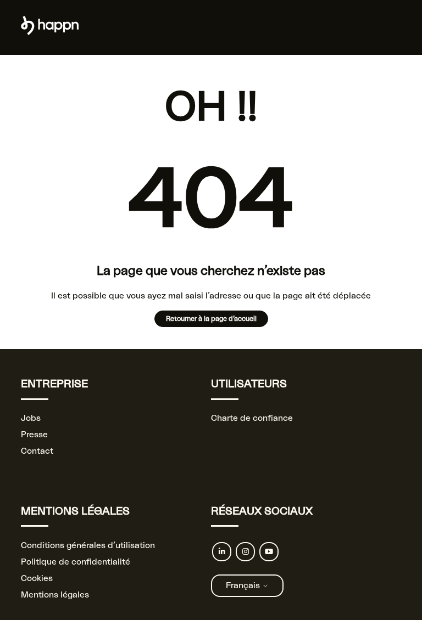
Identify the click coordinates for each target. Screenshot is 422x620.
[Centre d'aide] (50, 33)
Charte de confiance (252, 418)
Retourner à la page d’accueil (211, 318)
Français (244, 586)
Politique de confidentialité (75, 562)
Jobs (31, 418)
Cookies (37, 578)
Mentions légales (55, 595)
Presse (34, 435)
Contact (37, 451)
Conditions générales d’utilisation (88, 546)
